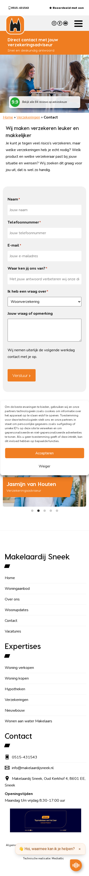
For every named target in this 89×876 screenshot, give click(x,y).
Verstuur (20, 375)
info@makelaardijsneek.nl (33, 768)
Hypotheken (15, 689)
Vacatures (13, 631)
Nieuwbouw (15, 710)
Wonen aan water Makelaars (28, 721)
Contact (11, 620)
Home (8, 117)
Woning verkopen (19, 667)
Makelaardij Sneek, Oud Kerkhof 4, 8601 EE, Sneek (45, 782)
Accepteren (44, 453)
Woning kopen (17, 678)
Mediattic (58, 858)
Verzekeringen (28, 117)
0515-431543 (20, 8)
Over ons (12, 599)
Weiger (44, 466)
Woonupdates (16, 610)
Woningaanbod (17, 588)
